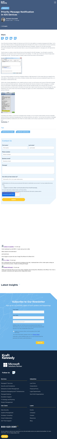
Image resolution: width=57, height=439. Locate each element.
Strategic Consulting (6, 415)
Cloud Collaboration (6, 418)
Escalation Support (6, 396)
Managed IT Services (7, 383)
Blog (31, 420)
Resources (33, 418)
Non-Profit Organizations (37, 394)
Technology (4, 122)
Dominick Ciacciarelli (12, 18)
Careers (32, 415)
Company (32, 412)
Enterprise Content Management (10, 388)
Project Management (7, 402)
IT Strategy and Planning (8, 399)
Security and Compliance (8, 386)
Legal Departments (35, 391)
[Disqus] (28, 225)
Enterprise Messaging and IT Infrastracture (12, 391)
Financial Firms (34, 388)
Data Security (5, 410)
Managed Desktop (6, 394)
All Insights (4, 26)
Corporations (33, 386)
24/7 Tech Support (6, 420)
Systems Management (7, 412)
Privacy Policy (23, 189)
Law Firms (33, 383)
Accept (4, 436)
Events (32, 410)
